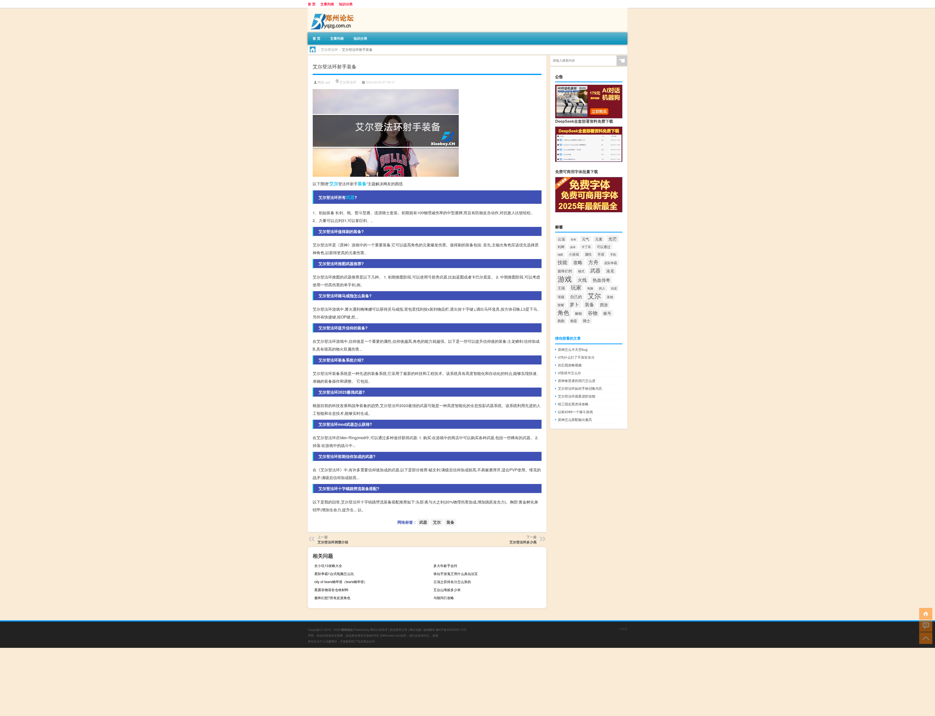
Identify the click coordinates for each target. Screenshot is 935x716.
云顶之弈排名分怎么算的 (452, 581)
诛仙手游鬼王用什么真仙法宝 (455, 573)
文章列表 (327, 3)
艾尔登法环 (329, 49)
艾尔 (333, 183)
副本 (573, 247)
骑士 (586, 320)
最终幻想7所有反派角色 (332, 597)
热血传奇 (601, 280)
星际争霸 (610, 262)
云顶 (561, 239)
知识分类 (346, 3)
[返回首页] (924, 613)
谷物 (593, 312)
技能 (562, 262)
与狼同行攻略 (443, 597)
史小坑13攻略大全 (328, 565)
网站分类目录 (379, 629)
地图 (560, 254)
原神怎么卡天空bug (573, 349)
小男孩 (622, 629)
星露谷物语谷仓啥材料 (331, 589)
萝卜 (574, 304)
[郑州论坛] (333, 9)
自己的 (576, 296)
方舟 (593, 262)
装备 (362, 183)
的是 (614, 288)
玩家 (576, 287)
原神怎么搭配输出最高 (575, 419)
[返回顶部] (924, 637)
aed (327, 82)
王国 (561, 287)
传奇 (573, 239)
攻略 (577, 262)
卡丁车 (586, 246)
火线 (582, 279)
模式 (581, 271)
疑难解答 (429, 629)
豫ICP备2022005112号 (451, 629)
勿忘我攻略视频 (570, 365)
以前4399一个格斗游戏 (575, 411)
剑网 (561, 246)
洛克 (610, 270)
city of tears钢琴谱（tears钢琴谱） (340, 581)
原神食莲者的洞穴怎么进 (576, 380)
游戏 (565, 278)
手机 (613, 254)
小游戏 (574, 254)
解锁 (578, 313)
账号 (607, 313)
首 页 (312, 3)
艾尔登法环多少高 (523, 541)
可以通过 (603, 246)
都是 (573, 320)
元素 (598, 239)
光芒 (612, 238)
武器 (350, 197)
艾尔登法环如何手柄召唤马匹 (580, 388)
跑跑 (561, 320)
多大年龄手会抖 (445, 565)
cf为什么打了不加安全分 (576, 357)
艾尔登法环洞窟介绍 (333, 541)
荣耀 (561, 305)
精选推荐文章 (398, 629)
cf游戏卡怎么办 (569, 372)
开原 (601, 254)
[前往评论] (924, 625)
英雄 (610, 297)
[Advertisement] (146, 682)
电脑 (590, 288)
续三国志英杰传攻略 (573, 403)
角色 (563, 312)
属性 (588, 254)
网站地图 (415, 629)
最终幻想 (565, 270)
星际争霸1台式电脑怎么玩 (334, 573)
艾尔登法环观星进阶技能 (576, 396)
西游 (604, 304)
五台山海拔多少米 (447, 589)
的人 (602, 288)
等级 (561, 296)
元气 (585, 239)
